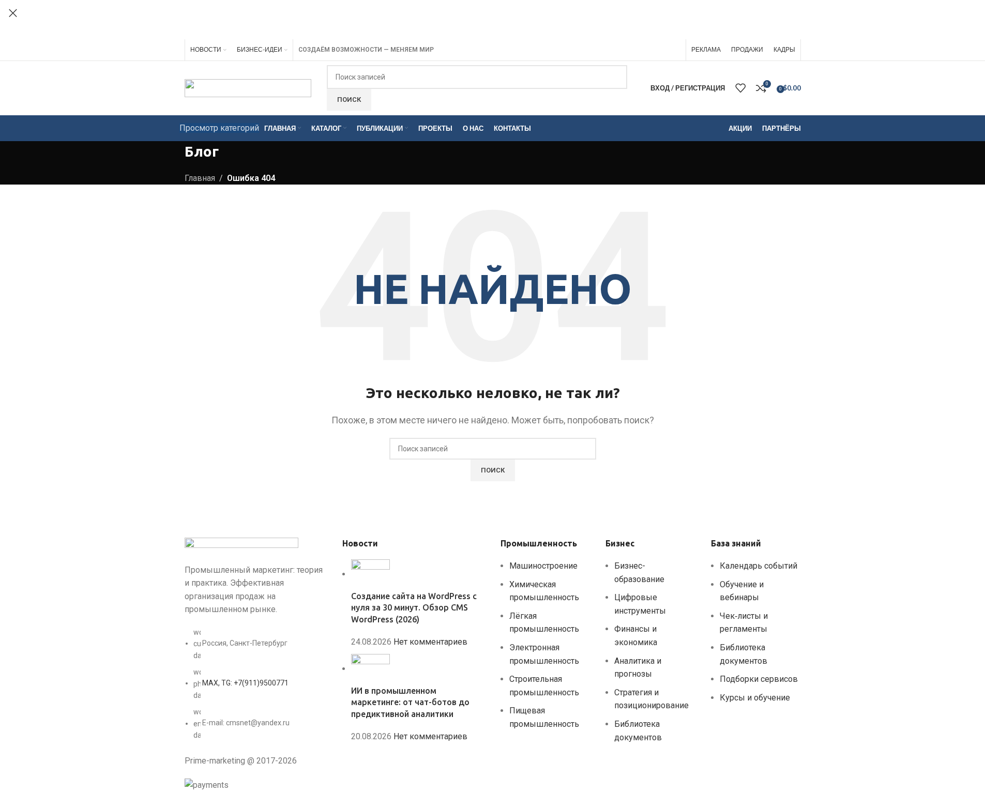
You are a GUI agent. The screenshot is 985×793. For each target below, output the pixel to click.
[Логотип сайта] (248, 87)
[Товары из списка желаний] (740, 88)
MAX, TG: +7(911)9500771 (245, 683)
